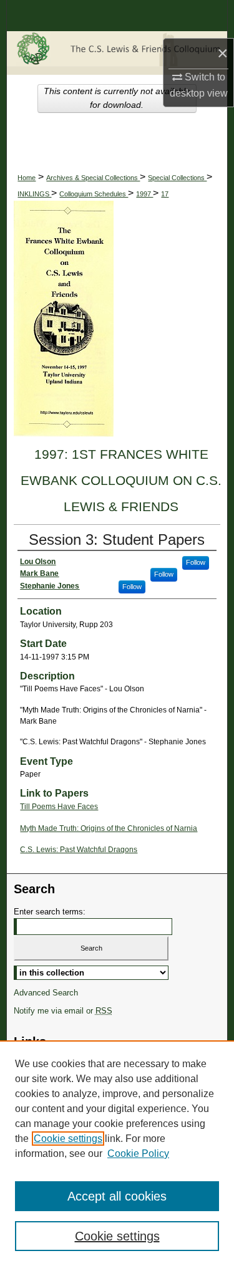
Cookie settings (68, 1138)
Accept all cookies (117, 1196)
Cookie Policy (138, 1153)
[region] (117, 1153)
